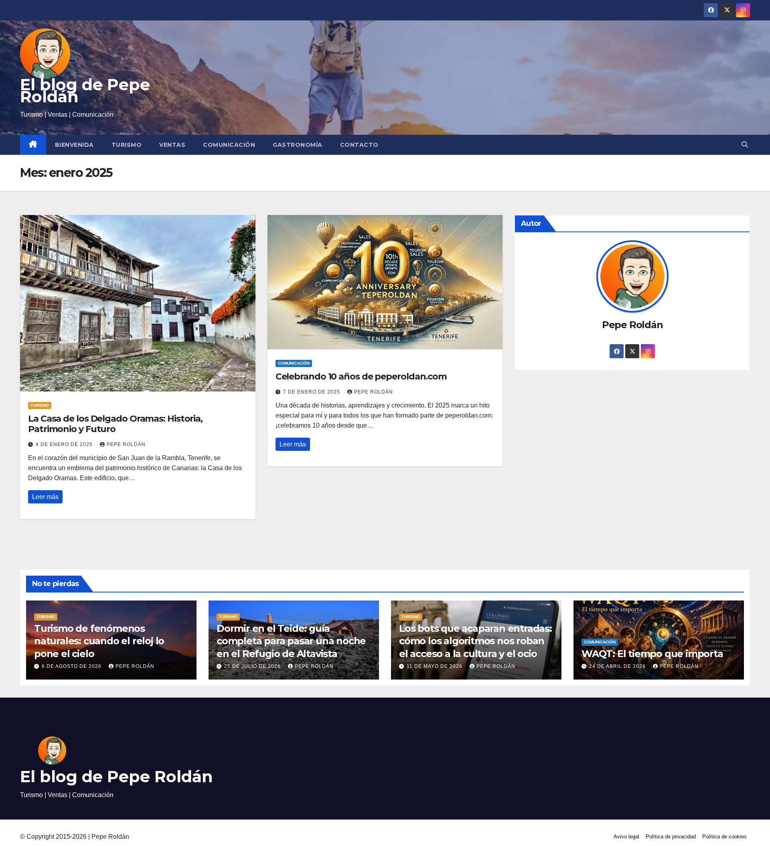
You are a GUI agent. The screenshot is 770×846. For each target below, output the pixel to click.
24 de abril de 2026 (618, 666)
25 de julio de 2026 (253, 666)
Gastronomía (297, 144)
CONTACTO (359, 144)
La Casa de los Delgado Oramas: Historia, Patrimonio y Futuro (115, 423)
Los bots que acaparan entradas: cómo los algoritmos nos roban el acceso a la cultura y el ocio (475, 641)
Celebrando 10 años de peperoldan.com (361, 376)
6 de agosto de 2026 (72, 666)
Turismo (126, 144)
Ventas (172, 144)
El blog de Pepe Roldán (85, 90)
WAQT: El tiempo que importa (653, 653)
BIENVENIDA (74, 144)
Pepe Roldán (126, 444)
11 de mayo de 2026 (435, 666)
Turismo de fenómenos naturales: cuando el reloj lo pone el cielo (99, 641)
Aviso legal (626, 837)
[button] (745, 144)
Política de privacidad (671, 837)
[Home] (33, 145)
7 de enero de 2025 (312, 392)
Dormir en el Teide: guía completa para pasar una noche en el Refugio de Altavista (291, 641)
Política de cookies (724, 837)
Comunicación (229, 144)
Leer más (45, 496)
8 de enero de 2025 (65, 444)
